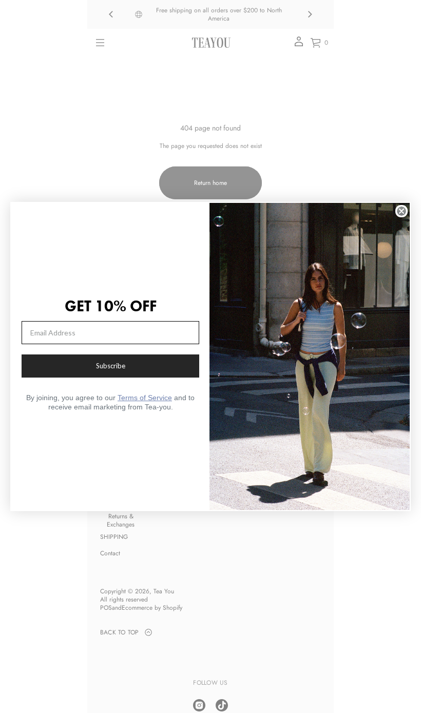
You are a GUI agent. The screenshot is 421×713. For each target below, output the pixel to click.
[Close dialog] (401, 211)
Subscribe (110, 366)
